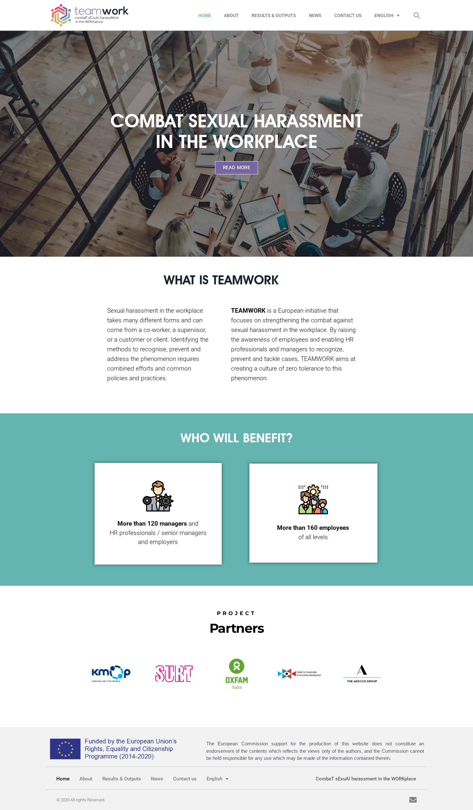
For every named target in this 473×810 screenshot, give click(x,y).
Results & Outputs (274, 15)
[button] (416, 15)
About (231, 15)
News (315, 15)
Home (204, 15)
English (384, 15)
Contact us (348, 15)
